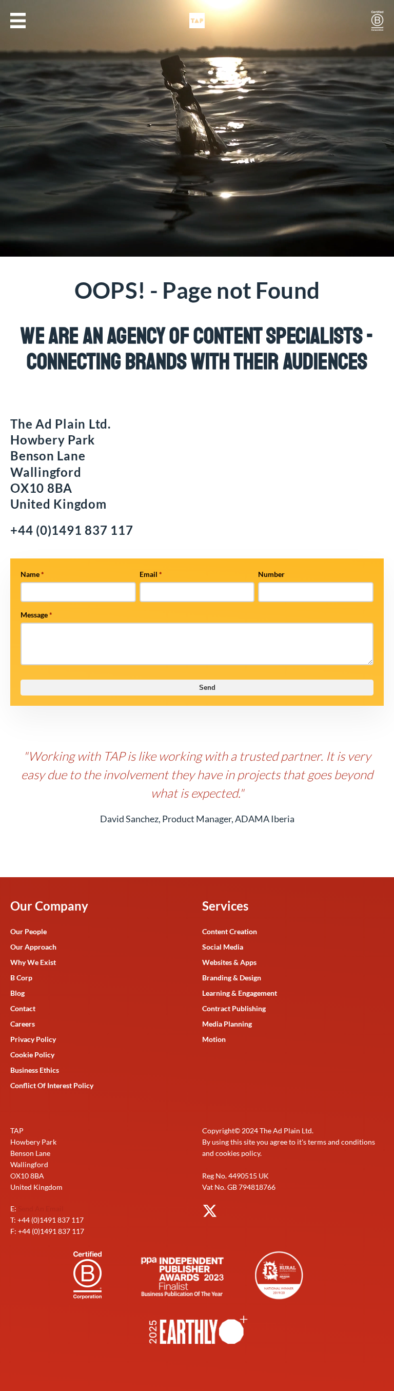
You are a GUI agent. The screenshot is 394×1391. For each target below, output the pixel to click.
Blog (17, 993)
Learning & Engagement (239, 993)
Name (32, 574)
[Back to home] (197, 20)
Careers (22, 1023)
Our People (28, 931)
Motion (214, 1039)
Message (36, 614)
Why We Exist (33, 962)
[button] (18, 20)
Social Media (222, 946)
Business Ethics (34, 1070)
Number (271, 574)
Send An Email (41, 1208)
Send (207, 687)
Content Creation (229, 931)
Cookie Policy (32, 1054)
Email (151, 574)
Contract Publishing (234, 1008)
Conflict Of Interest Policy (51, 1085)
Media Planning (227, 1023)
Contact (22, 1008)
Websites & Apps (229, 962)
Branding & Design (231, 977)
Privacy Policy (33, 1039)
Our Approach (33, 946)
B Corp (21, 977)
